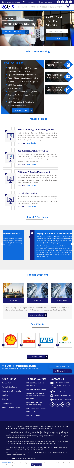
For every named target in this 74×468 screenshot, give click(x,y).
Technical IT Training (27, 193)
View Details (31, 143)
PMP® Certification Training (19, 71)
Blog (52, 7)
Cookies (5, 395)
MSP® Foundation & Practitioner (21, 102)
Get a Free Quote (46, 2)
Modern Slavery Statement (12, 407)
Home (18, 7)
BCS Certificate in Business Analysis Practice (25, 81)
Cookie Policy (6, 463)
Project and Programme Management (36, 129)
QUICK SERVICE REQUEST (14, 32)
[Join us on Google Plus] (68, 405)
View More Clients (36, 356)
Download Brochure (61, 366)
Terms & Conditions (9, 387)
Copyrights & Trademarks (11, 391)
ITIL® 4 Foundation (15, 88)
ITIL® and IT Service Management (34, 172)
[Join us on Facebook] (52, 405)
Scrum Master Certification (18, 105)
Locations (45, 7)
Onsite (39, 7)
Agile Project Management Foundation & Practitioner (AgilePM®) (34, 75)
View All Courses (21, 110)
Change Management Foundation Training (25, 78)
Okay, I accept (36, 465)
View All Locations (36, 315)
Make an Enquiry (63, 371)
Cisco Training (13, 98)
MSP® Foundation (15, 85)
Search (57, 38)
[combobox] (57, 31)
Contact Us (58, 7)
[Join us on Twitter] (58, 405)
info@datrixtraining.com (13, 2)
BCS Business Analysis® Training (33, 151)
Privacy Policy (7, 383)
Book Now (22, 143)
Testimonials (7, 403)
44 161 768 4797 (31, 2)
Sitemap (5, 399)
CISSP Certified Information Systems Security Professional (31, 92)
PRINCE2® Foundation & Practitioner (22, 68)
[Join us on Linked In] (63, 405)
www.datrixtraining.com (62, 399)
